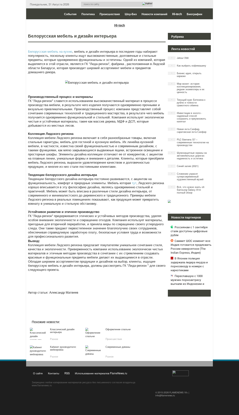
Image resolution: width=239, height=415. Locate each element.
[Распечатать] (125, 301)
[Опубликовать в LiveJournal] (82, 301)
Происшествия (110, 14)
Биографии (194, 14)
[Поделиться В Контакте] (111, 301)
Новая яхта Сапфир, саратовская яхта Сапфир (189, 130)
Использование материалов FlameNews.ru (101, 373)
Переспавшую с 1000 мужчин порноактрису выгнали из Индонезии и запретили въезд (187, 281)
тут (134, 182)
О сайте (38, 373)
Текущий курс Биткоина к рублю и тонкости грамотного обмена (188, 102)
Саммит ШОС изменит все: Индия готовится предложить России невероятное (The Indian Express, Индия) (191, 246)
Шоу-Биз (131, 14)
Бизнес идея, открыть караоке (186, 74)
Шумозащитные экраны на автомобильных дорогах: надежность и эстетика (189, 155)
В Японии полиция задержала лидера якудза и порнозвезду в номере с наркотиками (189, 264)
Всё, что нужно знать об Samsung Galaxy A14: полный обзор (187, 189)
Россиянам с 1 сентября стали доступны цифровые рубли (189, 231)
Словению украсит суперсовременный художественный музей (187, 176)
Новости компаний (154, 14)
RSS (67, 373)
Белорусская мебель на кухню (50, 51)
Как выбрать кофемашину (188, 65)
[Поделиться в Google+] (75, 301)
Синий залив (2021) (185, 166)
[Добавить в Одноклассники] (96, 301)
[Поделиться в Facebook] (68, 301)
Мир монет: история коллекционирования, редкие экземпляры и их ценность (188, 88)
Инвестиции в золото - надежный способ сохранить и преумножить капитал (188, 117)
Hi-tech (177, 14)
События (70, 14)
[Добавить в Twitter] (103, 301)
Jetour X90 (180, 58)
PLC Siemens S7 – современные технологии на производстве (190, 142)
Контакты (53, 373)
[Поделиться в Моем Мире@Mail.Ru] (89, 301)
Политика (88, 14)
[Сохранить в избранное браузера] (118, 301)
